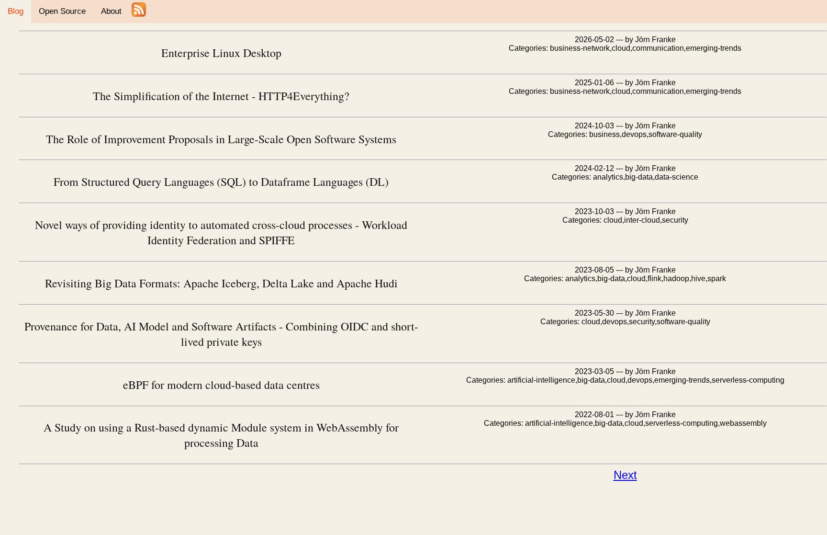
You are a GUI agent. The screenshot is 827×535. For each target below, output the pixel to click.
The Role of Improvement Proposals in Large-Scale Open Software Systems (221, 139)
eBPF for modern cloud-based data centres (221, 384)
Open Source (62, 11)
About (111, 11)
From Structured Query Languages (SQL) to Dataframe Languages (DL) (221, 181)
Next (625, 474)
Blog (15, 11)
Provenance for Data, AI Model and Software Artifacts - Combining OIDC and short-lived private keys (221, 334)
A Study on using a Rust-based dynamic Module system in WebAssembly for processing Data (221, 435)
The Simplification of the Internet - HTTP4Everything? (221, 95)
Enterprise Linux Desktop (221, 52)
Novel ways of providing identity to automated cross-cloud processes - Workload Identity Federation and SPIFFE (221, 232)
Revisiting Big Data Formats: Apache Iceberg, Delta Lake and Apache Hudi (221, 283)
